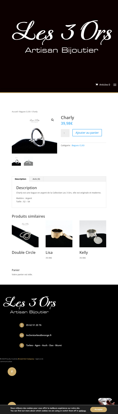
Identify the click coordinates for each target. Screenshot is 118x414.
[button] (52, 120)
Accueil (15, 111)
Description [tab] (20, 179)
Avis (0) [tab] (36, 179)
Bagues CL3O (25, 111)
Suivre (22, 371)
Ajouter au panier (87, 133)
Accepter (99, 409)
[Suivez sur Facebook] (12, 371)
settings (82, 411)
